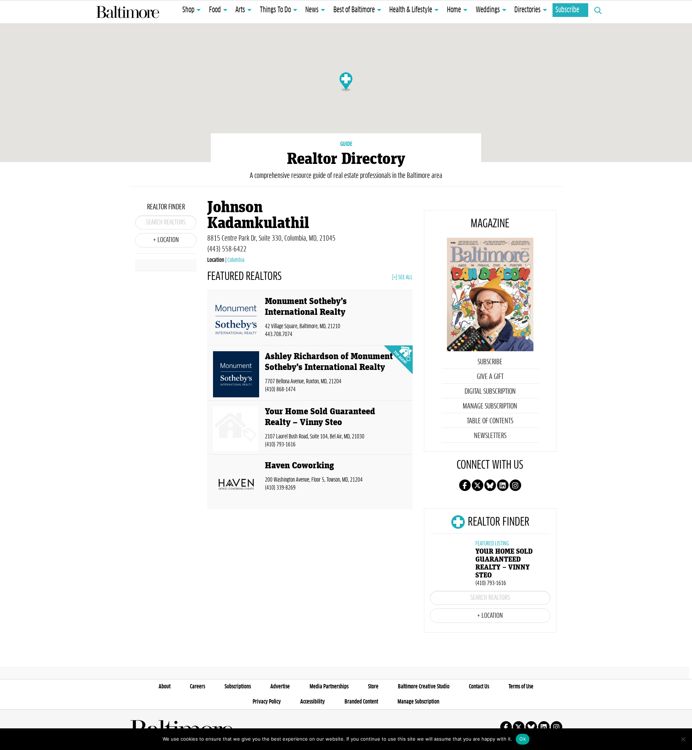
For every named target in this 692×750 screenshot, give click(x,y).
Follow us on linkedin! (503, 485)
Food (215, 10)
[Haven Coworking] (236, 483)
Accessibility (312, 702)
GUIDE (346, 144)
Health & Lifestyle (410, 10)
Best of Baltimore (354, 10)
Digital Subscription (490, 391)
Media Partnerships (329, 686)
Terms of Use (521, 686)
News (312, 10)
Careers (197, 686)
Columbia (235, 260)
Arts (240, 10)
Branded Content (361, 702)
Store (373, 686)
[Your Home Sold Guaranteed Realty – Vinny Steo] (236, 428)
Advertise (280, 686)
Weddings (488, 10)
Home (454, 10)
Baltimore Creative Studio (423, 686)
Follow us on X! (477, 485)
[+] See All (402, 277)
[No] (683, 739)
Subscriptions (238, 686)
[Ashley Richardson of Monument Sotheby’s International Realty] (236, 374)
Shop (188, 10)
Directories (527, 10)
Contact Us (479, 686)
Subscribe (567, 10)
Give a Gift (490, 376)
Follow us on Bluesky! (490, 485)
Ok (522, 739)
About (164, 686)
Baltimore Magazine (127, 12)
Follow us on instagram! (515, 485)
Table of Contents (490, 421)
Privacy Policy (267, 702)
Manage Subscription (490, 406)
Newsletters (490, 435)
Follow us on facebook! (465, 485)
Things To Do (275, 10)
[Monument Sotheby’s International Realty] (236, 319)
